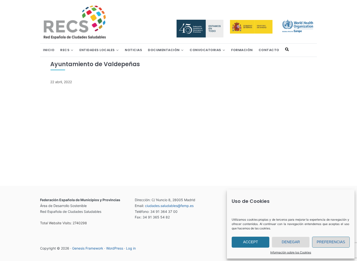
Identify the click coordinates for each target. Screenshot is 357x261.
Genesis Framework (87, 248)
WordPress (114, 248)
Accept (250, 242)
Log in (131, 248)
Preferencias (331, 242)
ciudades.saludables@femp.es (169, 206)
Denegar (291, 242)
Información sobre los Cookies (290, 252)
